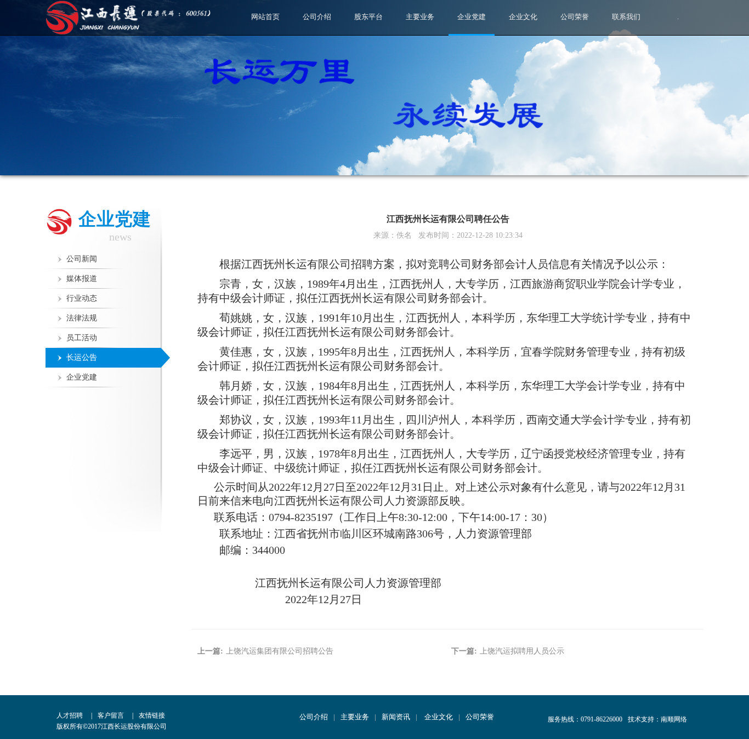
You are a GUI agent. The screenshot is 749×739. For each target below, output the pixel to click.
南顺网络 (674, 719)
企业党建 (471, 17)
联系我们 (626, 17)
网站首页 (265, 17)
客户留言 (111, 715)
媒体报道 (81, 278)
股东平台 (368, 17)
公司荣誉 (574, 17)
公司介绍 (317, 17)
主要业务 (420, 17)
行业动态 (81, 298)
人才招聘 (69, 715)
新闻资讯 (396, 717)
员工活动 (81, 338)
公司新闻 (81, 259)
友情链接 (152, 715)
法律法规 (81, 318)
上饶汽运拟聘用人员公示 (522, 651)
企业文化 (523, 17)
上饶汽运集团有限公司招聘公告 (279, 651)
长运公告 (81, 357)
